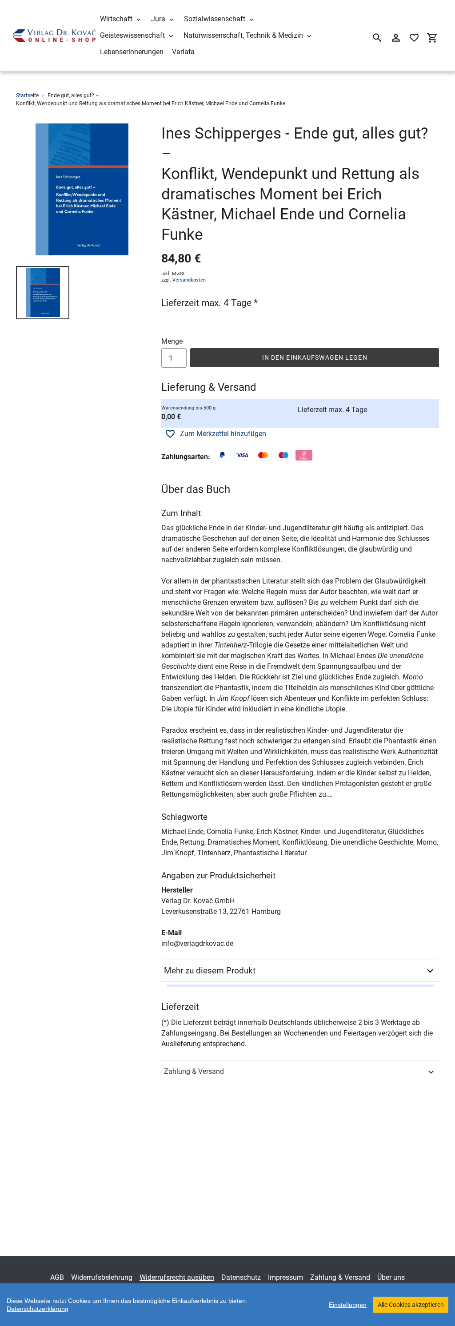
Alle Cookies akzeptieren (411, 1304)
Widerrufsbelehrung (101, 1277)
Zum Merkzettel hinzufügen (223, 433)
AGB (57, 1277)
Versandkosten (189, 280)
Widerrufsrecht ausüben (177, 1277)
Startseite (27, 95)
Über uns (391, 1277)
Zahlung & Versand (194, 1071)
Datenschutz (241, 1277)
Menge (172, 341)
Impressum (285, 1277)
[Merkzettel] (414, 38)
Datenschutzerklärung (37, 1308)
